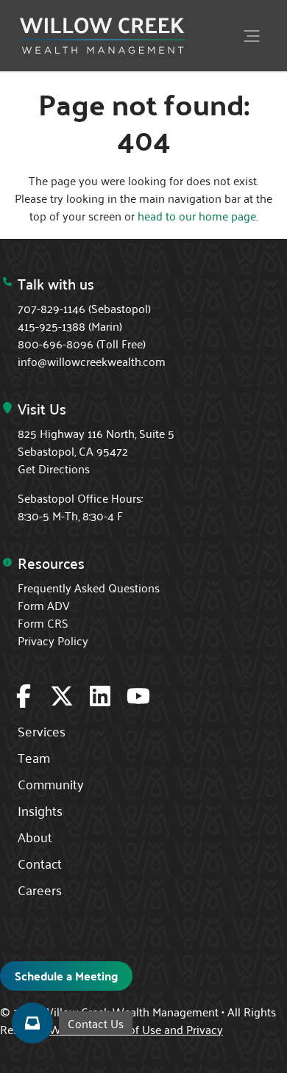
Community (51, 783)
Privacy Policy (53, 640)
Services (41, 730)
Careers (40, 889)
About (35, 836)
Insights (40, 810)
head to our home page (197, 215)
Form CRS (43, 622)
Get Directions (54, 468)
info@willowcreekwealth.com (92, 361)
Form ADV (44, 605)
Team (34, 757)
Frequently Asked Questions (89, 587)
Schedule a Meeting (66, 975)
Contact (40, 863)
